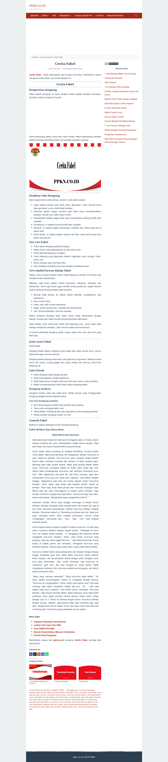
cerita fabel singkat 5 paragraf (39, 699)
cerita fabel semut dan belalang (44, 697)
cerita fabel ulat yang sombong (60, 699)
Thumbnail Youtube (61, 681)
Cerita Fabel (35, 74)
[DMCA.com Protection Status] (111, 63)
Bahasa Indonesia (44, 690)
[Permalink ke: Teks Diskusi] (90, 672)
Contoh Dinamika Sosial (116, 107)
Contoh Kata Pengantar (45, 635)
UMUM (61, 690)
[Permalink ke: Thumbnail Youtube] (65, 672)
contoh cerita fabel (65, 702)
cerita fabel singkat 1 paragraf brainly (68, 697)
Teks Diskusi (83, 681)
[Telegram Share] (43, 654)
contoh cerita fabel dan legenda (82, 702)
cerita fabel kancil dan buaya (56, 695)
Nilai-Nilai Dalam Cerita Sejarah (119, 103)
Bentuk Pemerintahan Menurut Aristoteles (54, 631)
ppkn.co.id (58, 640)
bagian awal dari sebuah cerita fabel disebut (50, 692)
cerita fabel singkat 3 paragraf (90, 697)
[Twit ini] (35, 654)
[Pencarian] (136, 15)
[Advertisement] (84, 37)
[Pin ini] (39, 654)
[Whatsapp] (47, 654)
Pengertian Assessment (115, 134)
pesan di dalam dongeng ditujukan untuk (63, 707)
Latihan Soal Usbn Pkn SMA (47, 625)
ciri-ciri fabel (54, 702)
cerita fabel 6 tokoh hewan (87, 692)
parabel (60, 704)
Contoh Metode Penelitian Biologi (120, 121)
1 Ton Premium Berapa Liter (117, 125)
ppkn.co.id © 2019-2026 (84, 756)
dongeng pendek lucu (50, 704)
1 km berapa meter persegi (117, 86)
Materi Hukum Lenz (113, 112)
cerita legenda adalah (78, 699)
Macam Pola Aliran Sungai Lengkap (121, 98)
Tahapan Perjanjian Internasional (50, 621)
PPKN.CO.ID (37, 6)
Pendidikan (54, 690)
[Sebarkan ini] (31, 654)
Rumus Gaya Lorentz (114, 116)
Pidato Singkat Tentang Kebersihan (121, 129)
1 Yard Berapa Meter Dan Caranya (38, 682)
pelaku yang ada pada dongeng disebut (76, 704)
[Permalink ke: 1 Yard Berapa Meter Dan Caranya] (40, 672)
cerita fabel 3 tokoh (71, 692)
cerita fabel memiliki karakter (76, 695)
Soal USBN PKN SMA (44, 628)
